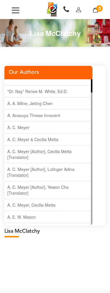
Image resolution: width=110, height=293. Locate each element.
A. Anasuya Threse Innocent (33, 115)
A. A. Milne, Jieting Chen (30, 103)
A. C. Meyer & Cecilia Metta (32, 139)
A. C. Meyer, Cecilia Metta (31, 205)
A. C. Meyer (18, 127)
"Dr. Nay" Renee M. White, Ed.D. (37, 91)
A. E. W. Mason (21, 217)
